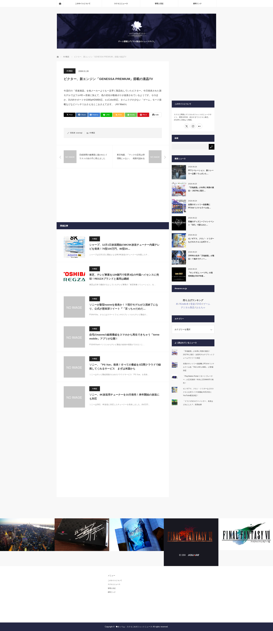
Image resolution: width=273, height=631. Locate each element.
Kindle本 (184, 304)
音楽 (192, 304)
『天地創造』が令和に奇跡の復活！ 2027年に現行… (201, 189)
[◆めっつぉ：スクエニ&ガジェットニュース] (136, 48)
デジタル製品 (188, 307)
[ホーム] (60, 3)
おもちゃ (200, 307)
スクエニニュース (121, 4)
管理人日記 (159, 4)
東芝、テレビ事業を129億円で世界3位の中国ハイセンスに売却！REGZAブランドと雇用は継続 (124, 276)
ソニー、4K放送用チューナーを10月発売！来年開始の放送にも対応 (124, 396)
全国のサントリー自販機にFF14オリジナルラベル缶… (199, 206)
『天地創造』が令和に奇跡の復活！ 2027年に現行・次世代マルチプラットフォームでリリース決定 (198, 354)
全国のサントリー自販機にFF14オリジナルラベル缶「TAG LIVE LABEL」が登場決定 (198, 367)
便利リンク (197, 4)
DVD (199, 304)
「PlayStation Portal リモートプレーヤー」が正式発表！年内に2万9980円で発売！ (198, 379)
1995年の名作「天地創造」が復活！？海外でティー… (201, 257)
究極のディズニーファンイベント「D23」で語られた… (201, 223)
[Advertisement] (113, 195)
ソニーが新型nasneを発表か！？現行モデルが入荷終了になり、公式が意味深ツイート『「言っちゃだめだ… (123, 306)
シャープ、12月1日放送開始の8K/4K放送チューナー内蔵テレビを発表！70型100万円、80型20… (124, 246)
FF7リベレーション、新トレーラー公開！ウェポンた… (201, 172)
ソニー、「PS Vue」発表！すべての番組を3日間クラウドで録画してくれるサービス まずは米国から (125, 366)
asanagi (79, 133)
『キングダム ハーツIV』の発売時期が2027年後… (200, 274)
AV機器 (70, 71)
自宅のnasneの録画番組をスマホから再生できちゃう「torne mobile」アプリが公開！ (124, 336)
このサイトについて (82, 4)
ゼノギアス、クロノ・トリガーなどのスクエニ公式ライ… (201, 240)
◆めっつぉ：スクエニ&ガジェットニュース (134, 627)
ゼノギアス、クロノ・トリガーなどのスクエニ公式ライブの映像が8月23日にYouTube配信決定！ (198, 392)
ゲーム (206, 304)
